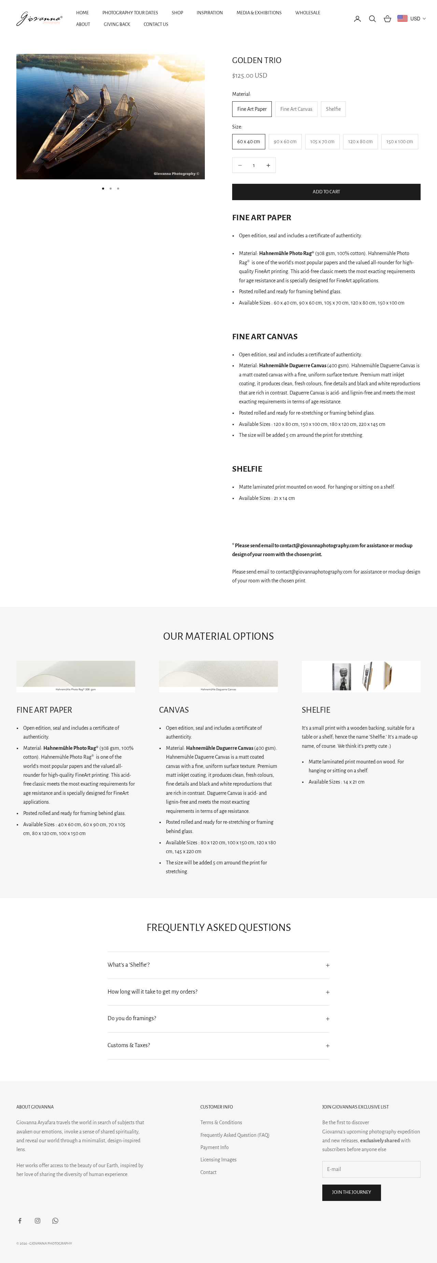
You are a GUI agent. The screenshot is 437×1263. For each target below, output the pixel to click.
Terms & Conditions (221, 1122)
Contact (208, 1172)
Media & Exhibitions (259, 12)
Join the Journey (351, 1192)
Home (82, 12)
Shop (177, 12)
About (83, 24)
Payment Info (214, 1147)
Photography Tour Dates (130, 12)
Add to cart (326, 191)
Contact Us (156, 24)
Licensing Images (218, 1159)
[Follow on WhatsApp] (55, 1220)
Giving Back (117, 24)
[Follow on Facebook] (19, 1220)
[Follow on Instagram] (37, 1220)
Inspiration (210, 12)
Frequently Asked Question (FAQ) (235, 1135)
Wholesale (307, 12)
